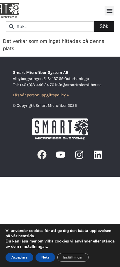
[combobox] (50, 26)
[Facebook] (42, 154)
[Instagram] (79, 154)
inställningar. (34, 246)
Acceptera (19, 257)
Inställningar (73, 257)
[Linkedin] (98, 154)
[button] (109, 10)
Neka (45, 257)
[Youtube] (60, 154)
